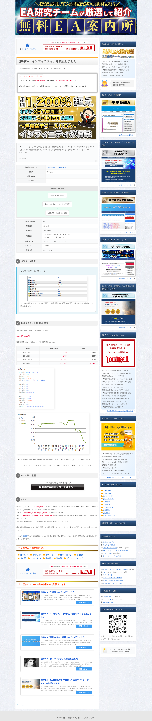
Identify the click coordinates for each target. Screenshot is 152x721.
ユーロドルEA (108, 507)
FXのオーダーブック (110, 548)
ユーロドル (36, 558)
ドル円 (23, 558)
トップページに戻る (29, 49)
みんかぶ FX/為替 (109, 545)
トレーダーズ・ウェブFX (112, 556)
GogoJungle (107, 596)
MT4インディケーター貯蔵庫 (113, 580)
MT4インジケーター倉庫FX (112, 578)
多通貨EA (106, 502)
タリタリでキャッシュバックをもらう (120, 411)
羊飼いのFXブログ (109, 542)
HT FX (105, 572)
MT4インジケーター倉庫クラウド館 (115, 569)
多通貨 (80, 555)
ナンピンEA (107, 493)
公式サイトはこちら (126, 135)
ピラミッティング (75, 558)
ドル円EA (106, 504)
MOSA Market (108, 602)
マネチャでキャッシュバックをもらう (120, 477)
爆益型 (48, 558)
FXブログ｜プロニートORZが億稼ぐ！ (116, 550)
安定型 (59, 558)
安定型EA (106, 513)
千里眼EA (24, 536)
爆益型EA (106, 510)
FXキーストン (108, 575)
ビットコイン (66, 555)
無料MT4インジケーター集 (112, 583)
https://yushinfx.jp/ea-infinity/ (57, 167)
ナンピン (37, 555)
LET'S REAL (107, 599)
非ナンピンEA (108, 496)
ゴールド (24, 555)
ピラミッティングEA (110, 516)
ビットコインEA (108, 499)
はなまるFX (107, 553)
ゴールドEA (107, 490)
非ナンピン (50, 555)
